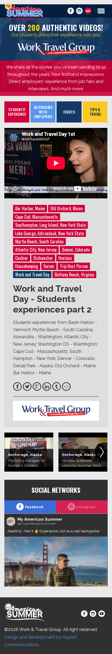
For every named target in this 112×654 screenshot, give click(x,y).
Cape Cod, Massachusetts (36, 217)
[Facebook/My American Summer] (70, 11)
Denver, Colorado (76, 249)
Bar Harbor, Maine (30, 208)
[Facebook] (17, 386)
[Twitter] (27, 386)
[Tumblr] (56, 386)
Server (48, 266)
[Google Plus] (37, 386)
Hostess (65, 258)
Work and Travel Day (32, 274)
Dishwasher (43, 258)
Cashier (21, 258)
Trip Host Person (74, 266)
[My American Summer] (24, 11)
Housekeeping (26, 266)
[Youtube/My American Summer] (101, 613)
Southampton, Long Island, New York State (50, 225)
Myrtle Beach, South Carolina (39, 241)
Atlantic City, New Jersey (36, 249)
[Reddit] (66, 386)
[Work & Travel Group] (88, 11)
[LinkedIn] (46, 386)
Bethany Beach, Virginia (74, 274)
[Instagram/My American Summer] (79, 11)
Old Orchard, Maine (66, 208)
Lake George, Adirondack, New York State (49, 233)
